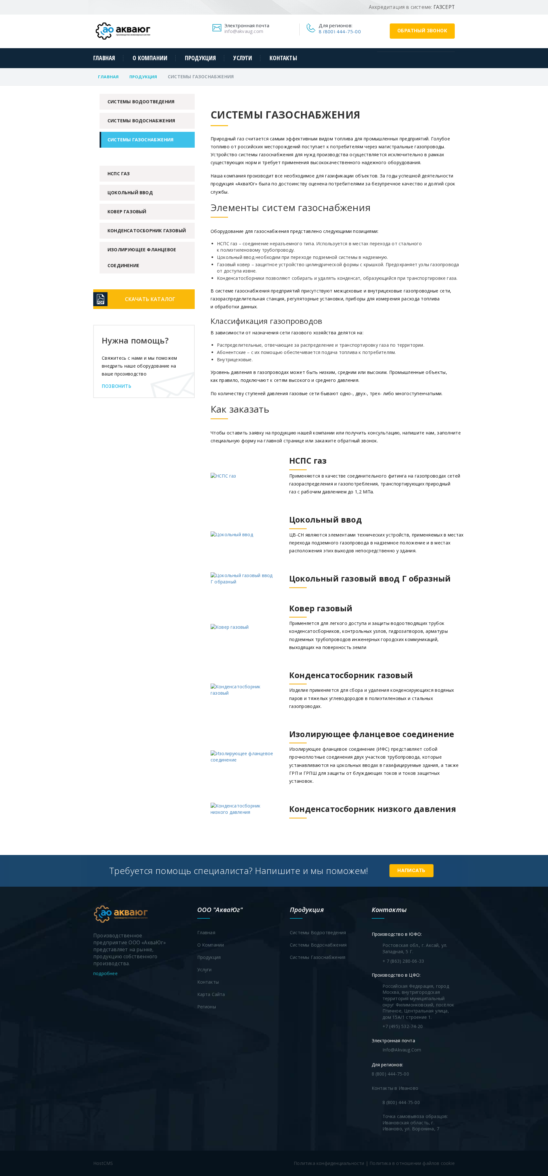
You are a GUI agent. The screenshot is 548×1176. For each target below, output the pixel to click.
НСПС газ (119, 173)
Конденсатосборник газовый (147, 231)
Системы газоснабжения (140, 140)
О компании (150, 58)
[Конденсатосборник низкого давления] (333, 818)
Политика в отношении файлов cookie (412, 1163)
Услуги (242, 58)
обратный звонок (422, 31)
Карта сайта (211, 994)
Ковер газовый (127, 212)
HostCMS (103, 1163)
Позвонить (116, 386)
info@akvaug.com (244, 31)
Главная (104, 58)
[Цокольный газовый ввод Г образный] (331, 588)
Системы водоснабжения (141, 121)
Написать (411, 870)
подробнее (106, 973)
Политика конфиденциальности (329, 1163)
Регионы (206, 1007)
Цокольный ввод (130, 193)
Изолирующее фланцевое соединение (142, 257)
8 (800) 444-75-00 (340, 31)
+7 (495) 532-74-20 (402, 1026)
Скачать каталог (150, 299)
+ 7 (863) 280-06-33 (403, 961)
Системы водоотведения (141, 102)
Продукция (200, 58)
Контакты (283, 58)
